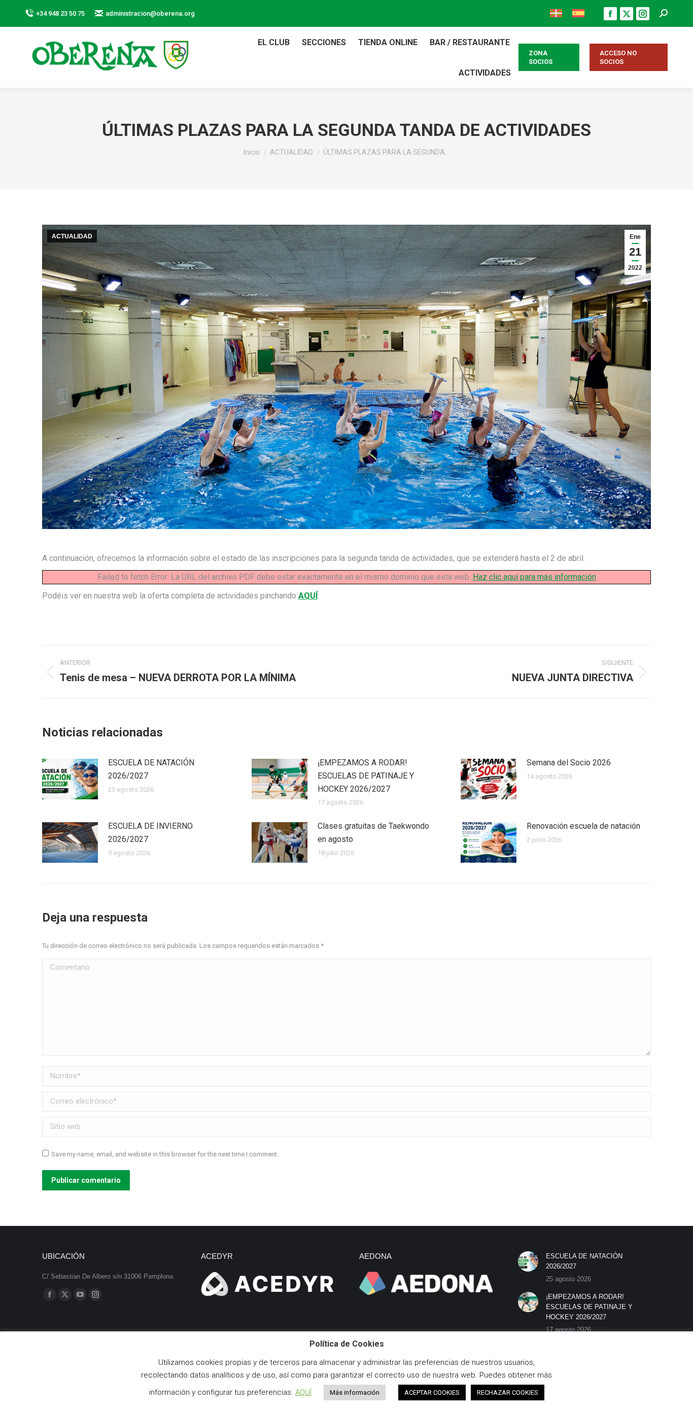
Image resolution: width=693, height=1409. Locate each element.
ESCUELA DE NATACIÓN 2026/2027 (151, 769)
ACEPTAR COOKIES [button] (432, 1392)
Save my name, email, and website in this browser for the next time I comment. (165, 1154)
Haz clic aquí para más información (534, 577)
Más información (354, 1392)
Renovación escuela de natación (583, 826)
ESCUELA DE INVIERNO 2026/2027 (150, 832)
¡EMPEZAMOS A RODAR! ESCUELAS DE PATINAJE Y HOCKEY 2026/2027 (366, 775)
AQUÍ (308, 596)
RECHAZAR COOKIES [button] (507, 1392)
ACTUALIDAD (72, 236)
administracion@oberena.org (150, 13)
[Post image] (70, 779)
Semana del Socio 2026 (569, 762)
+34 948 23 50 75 (60, 13)
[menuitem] (556, 13)
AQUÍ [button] (303, 1392)
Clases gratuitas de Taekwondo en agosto (373, 832)
